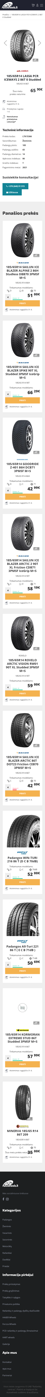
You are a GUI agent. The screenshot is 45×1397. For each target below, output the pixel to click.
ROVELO (22, 655)
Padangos (7, 1219)
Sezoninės (7, 1239)
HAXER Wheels (9, 1317)
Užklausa (13, 192)
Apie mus (6, 1368)
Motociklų (7, 1246)
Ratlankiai (7, 1253)
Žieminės (6, 1226)
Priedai (5, 1266)
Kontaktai (7, 1362)
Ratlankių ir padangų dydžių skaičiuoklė (21, 1310)
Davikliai (6, 1259)
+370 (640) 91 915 (16, 186)
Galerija (6, 1344)
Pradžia (5, 14)
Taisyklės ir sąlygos (11, 1297)
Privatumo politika (11, 1304)
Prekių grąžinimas (10, 1290)
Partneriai (7, 1375)
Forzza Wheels (9, 1324)
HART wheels (8, 1337)
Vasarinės (7, 1233)
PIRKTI (22, 303)
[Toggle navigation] (41, 5)
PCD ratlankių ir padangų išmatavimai (20, 1330)
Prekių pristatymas (11, 1284)
